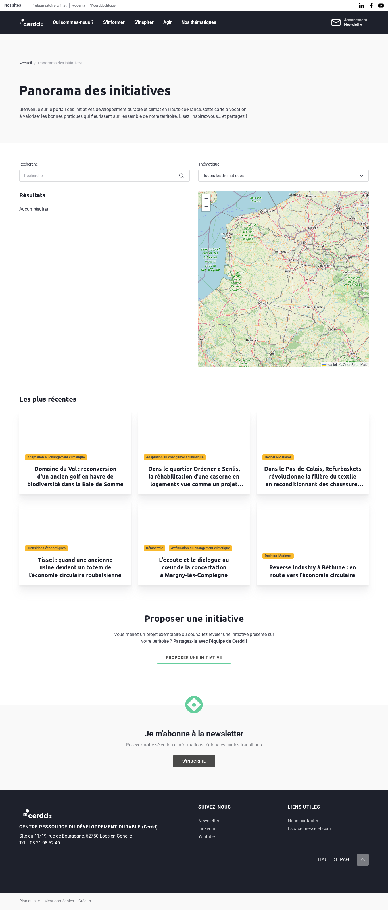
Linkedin (206, 828)
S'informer (114, 22)
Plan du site (29, 901)
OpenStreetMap (355, 364)
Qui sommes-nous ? (73, 22)
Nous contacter (303, 820)
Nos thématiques (199, 22)
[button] (206, 198)
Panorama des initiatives (60, 63)
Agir (167, 22)
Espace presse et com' (310, 828)
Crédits (84, 901)
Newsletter (208, 820)
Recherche (28, 164)
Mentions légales (59, 901)
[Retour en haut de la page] (363, 860)
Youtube (206, 836)
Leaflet (331, 364)
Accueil (25, 63)
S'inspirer (144, 22)
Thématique (208, 164)
